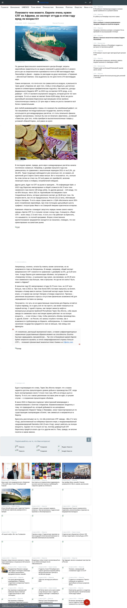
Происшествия (48, 7)
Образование (15, 7)
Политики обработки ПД (31, 606)
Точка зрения (36, 7)
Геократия (4, 7)
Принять (50, 605)
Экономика (60, 7)
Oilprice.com (68, 342)
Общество (78, 7)
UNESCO (25, 7)
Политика (69, 7)
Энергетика (32, 23)
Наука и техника (90, 7)
